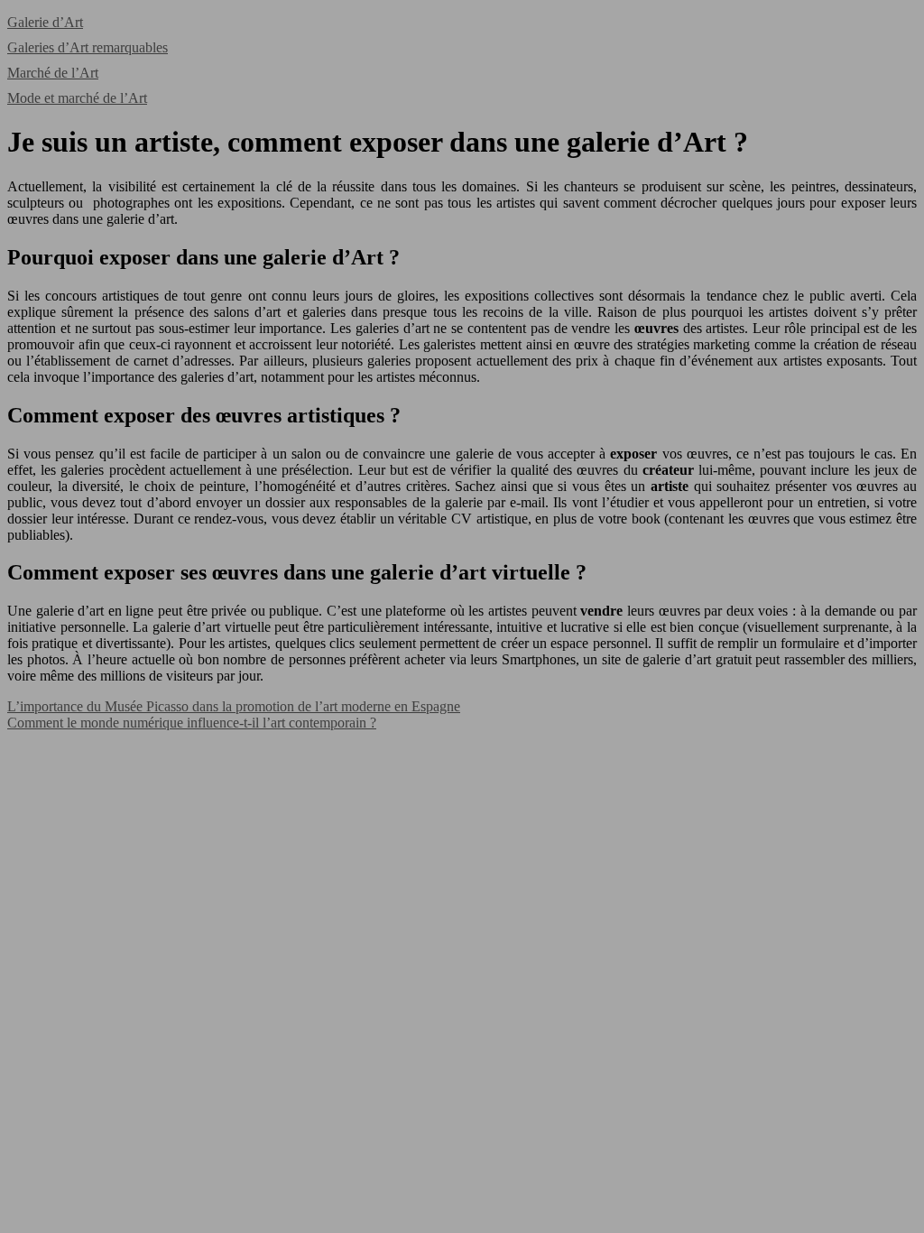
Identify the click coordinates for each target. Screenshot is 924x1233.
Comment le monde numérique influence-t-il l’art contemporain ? (191, 722)
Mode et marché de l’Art (77, 98)
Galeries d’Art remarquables (87, 47)
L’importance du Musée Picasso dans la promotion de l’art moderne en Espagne (233, 706)
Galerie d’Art (45, 22)
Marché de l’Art (52, 72)
